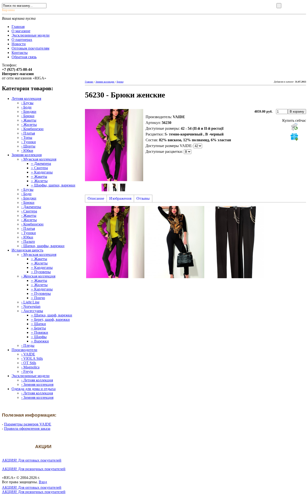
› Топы (26, 137)
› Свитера (29, 211)
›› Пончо (38, 298)
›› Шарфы (39, 337)
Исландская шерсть (27, 250)
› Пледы (27, 345)
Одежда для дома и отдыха (34, 389)
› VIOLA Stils (32, 358)
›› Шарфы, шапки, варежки (53, 185)
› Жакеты (28, 120)
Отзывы (143, 198)
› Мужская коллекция (38, 159)
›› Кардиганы (42, 172)
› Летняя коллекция (37, 380)
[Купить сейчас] (294, 126)
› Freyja (27, 371)
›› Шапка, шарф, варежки (51, 315)
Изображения (120, 198)
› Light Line (30, 302)
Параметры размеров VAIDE (27, 424)
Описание (96, 198)
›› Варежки (40, 341)
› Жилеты (29, 124)
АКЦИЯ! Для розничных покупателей (33, 469)
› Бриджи (28, 112)
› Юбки (27, 150)
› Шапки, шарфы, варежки (42, 246)
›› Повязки (39, 332)
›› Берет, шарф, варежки (50, 319)
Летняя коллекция (26, 99)
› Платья (28, 133)
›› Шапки (38, 324)
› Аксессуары (32, 311)
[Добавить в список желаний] (294, 136)
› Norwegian (30, 306)
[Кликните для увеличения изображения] (114, 145)
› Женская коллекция (38, 276)
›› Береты (38, 328)
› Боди (26, 107)
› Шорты (28, 146)
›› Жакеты (39, 176)
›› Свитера (39, 168)
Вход (43, 482)
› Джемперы (31, 207)
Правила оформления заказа (27, 428)
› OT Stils (28, 363)
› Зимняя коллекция (37, 384)
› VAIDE (28, 354)
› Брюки (27, 116)
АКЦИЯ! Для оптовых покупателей (31, 460)
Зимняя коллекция (27, 155)
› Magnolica (30, 367)
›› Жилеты (39, 181)
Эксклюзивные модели (31, 376)
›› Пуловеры (41, 272)
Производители (24, 350)
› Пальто (28, 241)
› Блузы (27, 103)
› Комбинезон (32, 129)
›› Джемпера (41, 163)
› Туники (28, 142)
